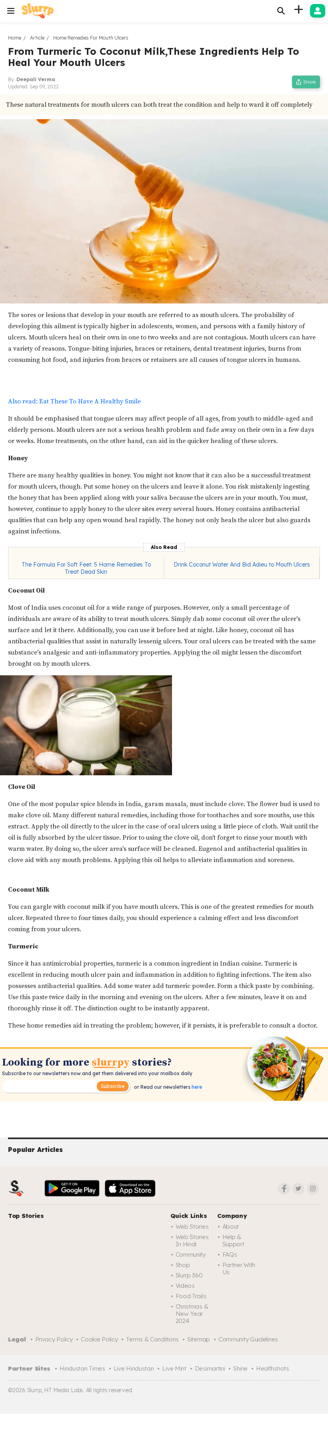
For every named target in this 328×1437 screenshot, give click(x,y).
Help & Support (233, 1240)
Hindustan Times (82, 1368)
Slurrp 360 (189, 1275)
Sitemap (198, 1339)
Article (37, 38)
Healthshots (272, 1368)
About (230, 1226)
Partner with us (238, 1268)
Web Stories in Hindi (192, 1240)
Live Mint (174, 1368)
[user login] (317, 11)
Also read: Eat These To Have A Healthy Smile (74, 401)
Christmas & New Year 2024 (192, 1314)
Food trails (191, 1296)
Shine (240, 1368)
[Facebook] (284, 1189)
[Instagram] (313, 1189)
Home (14, 38)
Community (191, 1254)
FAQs (229, 1254)
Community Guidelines (248, 1339)
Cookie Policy (99, 1339)
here (196, 1087)
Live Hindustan (134, 1368)
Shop (183, 1265)
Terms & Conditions (152, 1339)
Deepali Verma (35, 79)
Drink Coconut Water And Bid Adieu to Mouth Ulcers (242, 564)
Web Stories (192, 1226)
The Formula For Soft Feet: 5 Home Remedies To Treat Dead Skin (86, 568)
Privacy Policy (54, 1339)
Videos (185, 1285)
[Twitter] (298, 1189)
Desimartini (210, 1368)
